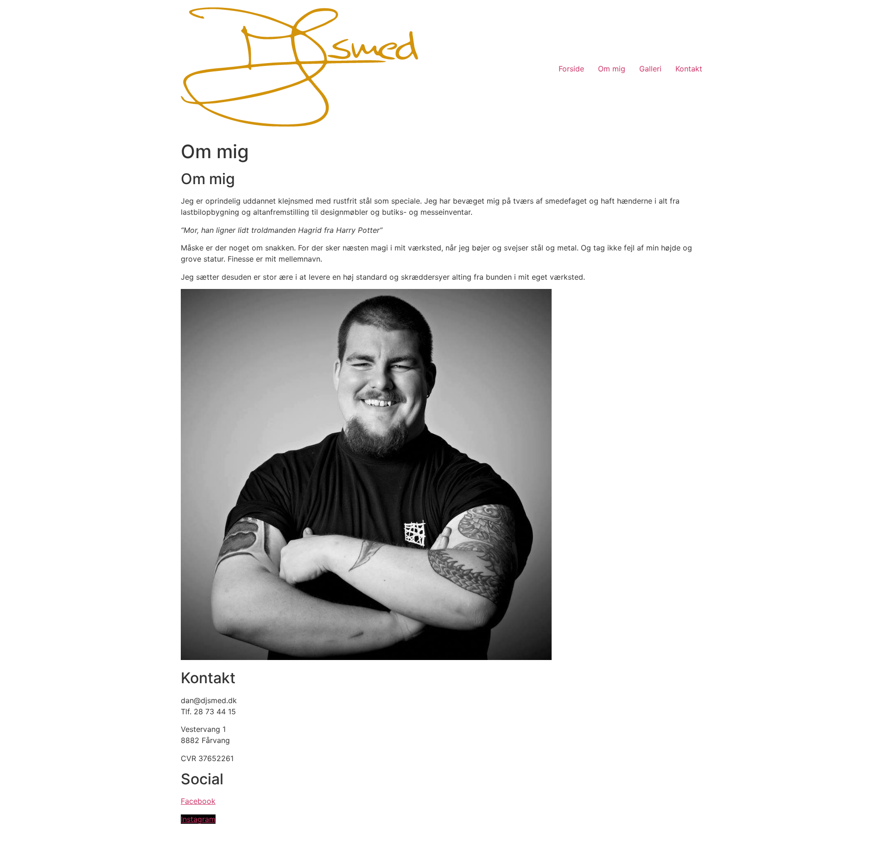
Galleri (650, 68)
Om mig (611, 68)
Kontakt (688, 68)
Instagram (198, 819)
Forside (571, 68)
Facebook (198, 801)
